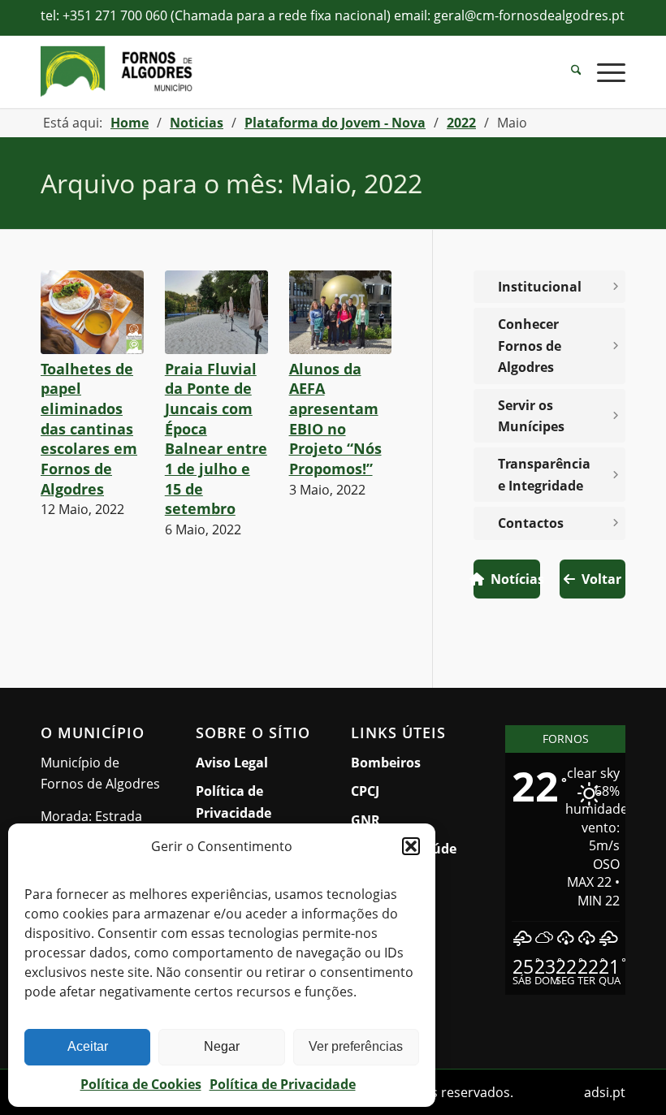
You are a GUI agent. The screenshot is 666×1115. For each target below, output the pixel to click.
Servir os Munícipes (561, 415)
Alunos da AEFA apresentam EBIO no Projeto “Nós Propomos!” (335, 418)
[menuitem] (568, 71)
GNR (365, 820)
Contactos (531, 523)
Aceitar (87, 1046)
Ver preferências (356, 1046)
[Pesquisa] (568, 71)
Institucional (540, 287)
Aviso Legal (232, 762)
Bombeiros (386, 762)
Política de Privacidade (283, 1084)
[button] (411, 846)
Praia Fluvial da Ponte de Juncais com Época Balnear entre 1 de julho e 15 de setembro (216, 438)
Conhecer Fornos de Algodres (529, 345)
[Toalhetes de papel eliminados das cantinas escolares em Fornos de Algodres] (92, 312)
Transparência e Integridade (544, 474)
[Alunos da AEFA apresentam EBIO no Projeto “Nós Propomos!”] (340, 312)
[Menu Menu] (603, 71)
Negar (222, 1046)
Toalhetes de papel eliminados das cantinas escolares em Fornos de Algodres (89, 429)
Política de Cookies (140, 1084)
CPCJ (365, 791)
